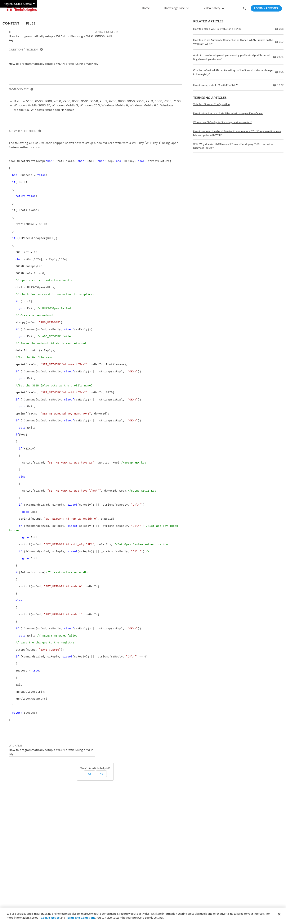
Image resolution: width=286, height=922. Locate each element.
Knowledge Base (174, 8)
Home (146, 8)
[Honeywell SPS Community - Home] (22, 8)
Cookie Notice (50, 917)
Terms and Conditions (80, 917)
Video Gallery (212, 8)
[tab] (11, 23)
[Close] (279, 914)
